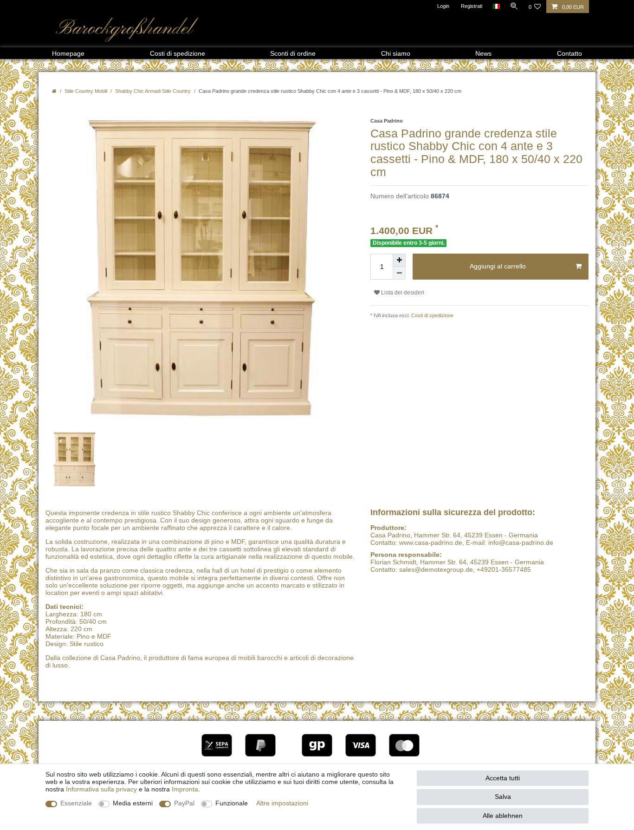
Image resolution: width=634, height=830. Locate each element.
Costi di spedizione (177, 53)
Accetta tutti (502, 778)
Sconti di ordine (293, 53)
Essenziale (76, 803)
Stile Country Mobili (86, 91)
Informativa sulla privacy (101, 789)
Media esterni (133, 803)
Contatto (569, 53)
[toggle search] (514, 6)
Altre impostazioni (282, 803)
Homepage (68, 53)
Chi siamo (395, 53)
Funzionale (231, 803)
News (483, 53)
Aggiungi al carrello (498, 266)
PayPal (184, 803)
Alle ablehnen (503, 815)
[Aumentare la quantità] (399, 260)
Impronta (185, 789)
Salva (503, 796)
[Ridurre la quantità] (399, 273)
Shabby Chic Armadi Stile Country (153, 91)
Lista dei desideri (402, 292)
